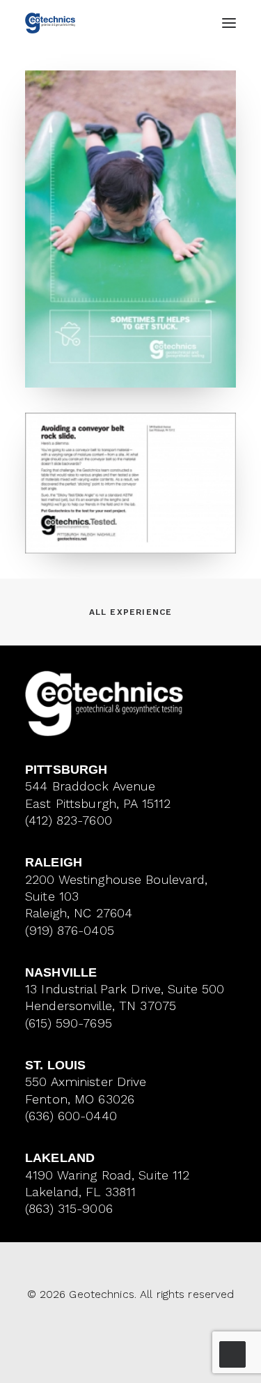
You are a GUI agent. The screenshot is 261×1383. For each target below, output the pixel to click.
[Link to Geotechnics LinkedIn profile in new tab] (142, 1333)
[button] (229, 23)
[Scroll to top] (232, 1353)
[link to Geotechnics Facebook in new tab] (119, 1333)
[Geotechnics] (50, 23)
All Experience (131, 612)
